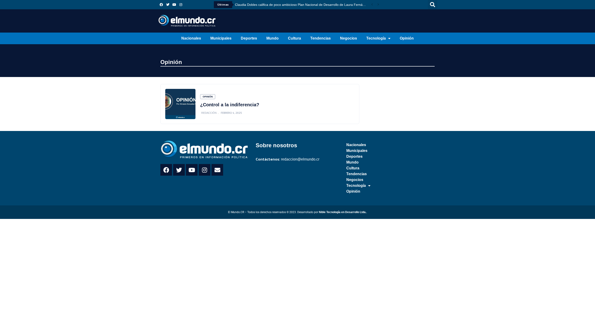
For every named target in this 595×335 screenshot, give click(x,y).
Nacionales (191, 38)
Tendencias (320, 38)
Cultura (294, 38)
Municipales (220, 38)
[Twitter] (168, 4)
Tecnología (376, 38)
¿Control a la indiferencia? (229, 104)
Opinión (407, 38)
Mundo (272, 38)
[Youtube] (174, 4)
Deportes (249, 38)
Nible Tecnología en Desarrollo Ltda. (342, 212)
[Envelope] (217, 170)
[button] (432, 4)
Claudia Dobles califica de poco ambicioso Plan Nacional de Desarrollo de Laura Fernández (302, 5)
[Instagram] (181, 4)
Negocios (348, 38)
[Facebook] (161, 4)
